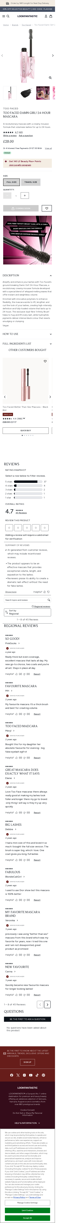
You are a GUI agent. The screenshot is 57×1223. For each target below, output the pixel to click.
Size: (5, 176)
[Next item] (50, 397)
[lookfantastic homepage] (28, 16)
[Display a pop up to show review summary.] (24, 418)
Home (6, 25)
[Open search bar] (8, 16)
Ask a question (26, 135)
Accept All (27, 1218)
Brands (15, 25)
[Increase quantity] (25, 195)
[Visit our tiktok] (37, 1075)
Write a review (10, 135)
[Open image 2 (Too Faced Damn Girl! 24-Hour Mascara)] (26, 93)
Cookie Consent (27, 1110)
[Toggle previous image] (2, 55)
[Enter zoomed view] (50, 77)
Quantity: (9, 190)
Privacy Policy (19, 1197)
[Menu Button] (3, 16)
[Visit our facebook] (11, 1075)
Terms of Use (35, 1197)
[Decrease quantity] (7, 195)
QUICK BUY (25, 430)
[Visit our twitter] (18, 1075)
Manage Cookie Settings (27, 1203)
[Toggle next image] (53, 55)
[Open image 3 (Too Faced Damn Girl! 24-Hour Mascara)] (43, 93)
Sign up (27, 1062)
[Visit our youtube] (31, 1075)
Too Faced (26, 25)
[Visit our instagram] (24, 1075)
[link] (46, 16)
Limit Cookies (27, 1210)
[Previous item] (5, 397)
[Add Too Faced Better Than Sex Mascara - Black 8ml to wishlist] (45, 361)
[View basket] (51, 16)
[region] (27, 1176)
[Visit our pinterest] (43, 1075)
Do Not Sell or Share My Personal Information (27, 1114)
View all (48, 148)
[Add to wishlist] (47, 208)
